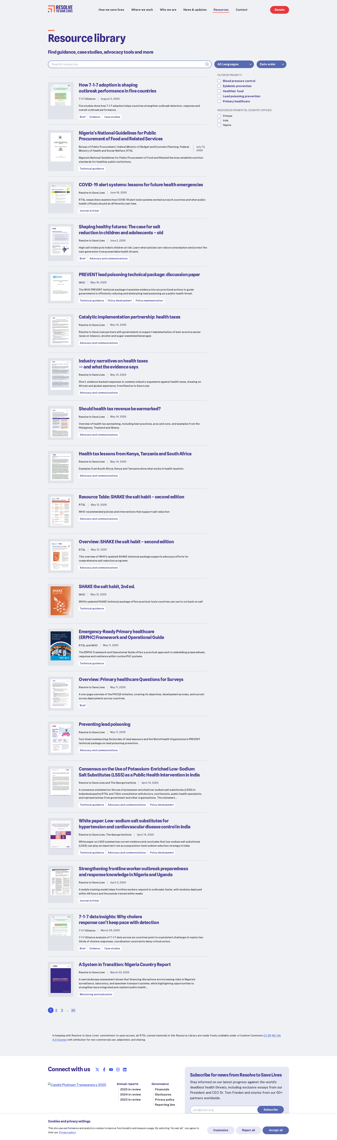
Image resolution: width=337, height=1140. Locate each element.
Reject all (248, 1130)
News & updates (195, 9)
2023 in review (130, 1099)
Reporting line (165, 1104)
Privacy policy (67, 1132)
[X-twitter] (97, 1070)
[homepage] (60, 11)
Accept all (276, 1130)
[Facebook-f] (104, 1070)
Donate (280, 9)
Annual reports (127, 1084)
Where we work (142, 9)
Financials (162, 1089)
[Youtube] (111, 1070)
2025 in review (130, 1089)
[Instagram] (118, 1070)
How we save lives (111, 9)
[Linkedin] (125, 1070)
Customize (220, 1130)
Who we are (168, 9)
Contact (241, 9)
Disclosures (163, 1094)
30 (73, 1010)
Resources (221, 9)
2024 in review (130, 1094)
